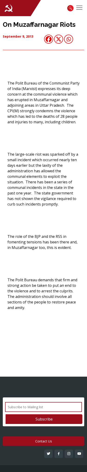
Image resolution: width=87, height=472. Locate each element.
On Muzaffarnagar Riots (39, 24)
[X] (58, 39)
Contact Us (43, 441)
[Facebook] (48, 39)
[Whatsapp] (68, 39)
